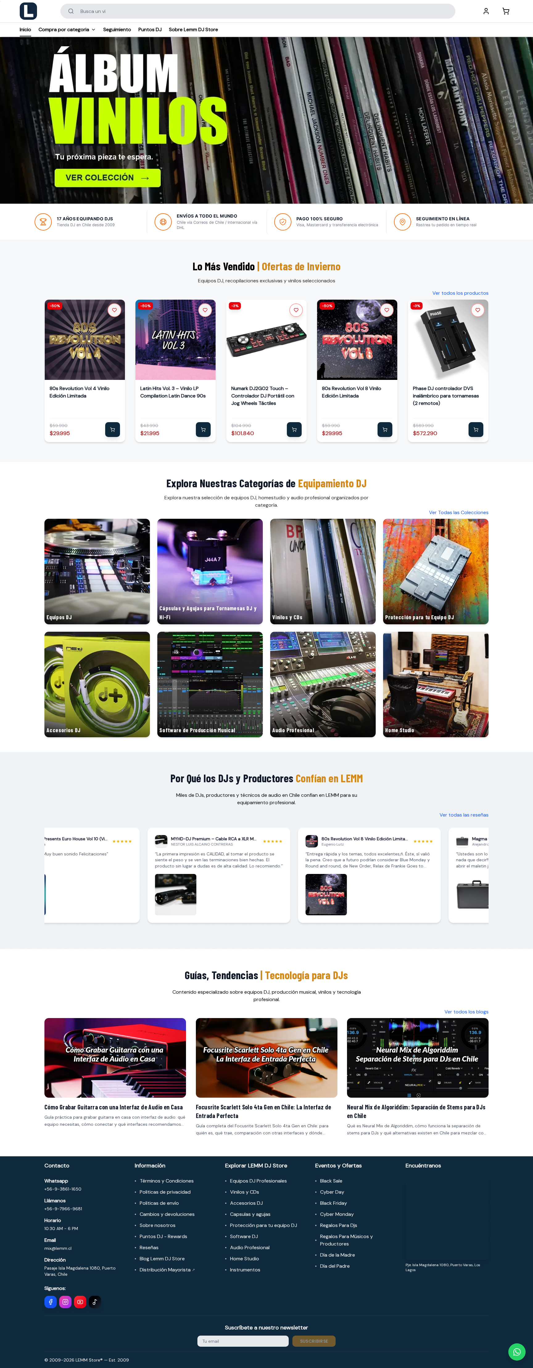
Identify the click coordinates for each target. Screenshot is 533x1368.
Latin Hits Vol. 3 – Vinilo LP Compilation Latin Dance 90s (173, 392)
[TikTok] (95, 1302)
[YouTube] (80, 1302)
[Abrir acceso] (486, 11)
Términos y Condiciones (167, 1181)
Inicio (25, 29)
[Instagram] (65, 1302)
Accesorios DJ (246, 1203)
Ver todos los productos (460, 293)
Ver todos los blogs (466, 1011)
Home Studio (244, 1258)
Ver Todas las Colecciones (459, 512)
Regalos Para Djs (338, 1225)
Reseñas (149, 1247)
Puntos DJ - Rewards (163, 1236)
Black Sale (331, 1181)
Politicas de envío (159, 1203)
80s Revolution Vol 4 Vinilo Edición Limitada (79, 392)
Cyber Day (332, 1192)
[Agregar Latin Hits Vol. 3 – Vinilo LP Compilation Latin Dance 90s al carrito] (203, 429)
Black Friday (333, 1203)
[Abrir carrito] (505, 11)
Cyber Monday (337, 1214)
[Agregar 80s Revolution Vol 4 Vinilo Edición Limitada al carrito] (112, 429)
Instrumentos (245, 1269)
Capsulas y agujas (250, 1214)
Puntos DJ (150, 29)
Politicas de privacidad (165, 1192)
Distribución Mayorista (167, 1269)
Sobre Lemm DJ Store (193, 29)
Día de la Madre (337, 1255)
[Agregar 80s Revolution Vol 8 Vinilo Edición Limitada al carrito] (385, 429)
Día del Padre (335, 1266)
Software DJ (244, 1236)
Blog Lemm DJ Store (162, 1258)
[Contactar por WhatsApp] (517, 1352)
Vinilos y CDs (244, 1192)
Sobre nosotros (158, 1225)
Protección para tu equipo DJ (263, 1225)
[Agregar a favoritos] (114, 310)
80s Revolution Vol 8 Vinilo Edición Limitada (351, 392)
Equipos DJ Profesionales (258, 1181)
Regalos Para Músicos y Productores (346, 1240)
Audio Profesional (250, 1247)
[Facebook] (50, 1302)
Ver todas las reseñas (464, 815)
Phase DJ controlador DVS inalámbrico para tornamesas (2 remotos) (446, 395)
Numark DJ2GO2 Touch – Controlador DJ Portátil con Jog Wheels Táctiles (262, 395)
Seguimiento (117, 29)
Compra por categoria (64, 29)
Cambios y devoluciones (167, 1214)
